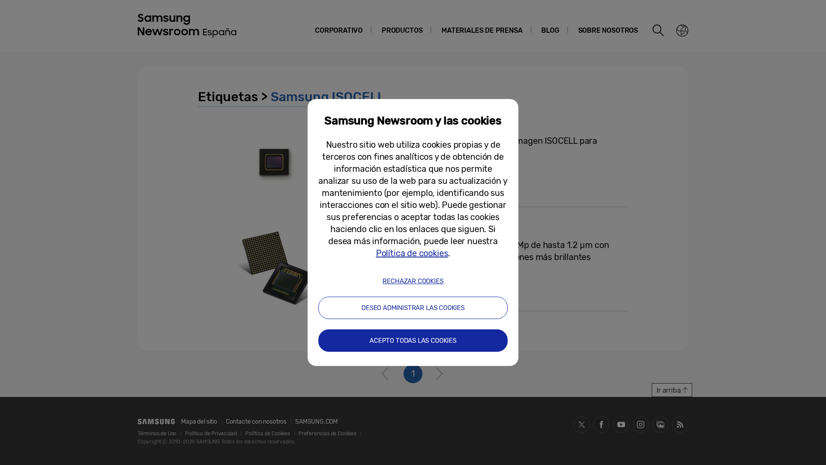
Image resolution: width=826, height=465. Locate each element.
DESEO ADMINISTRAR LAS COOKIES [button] (413, 308)
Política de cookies (412, 253)
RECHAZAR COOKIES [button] (412, 281)
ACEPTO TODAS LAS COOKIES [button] (413, 340)
